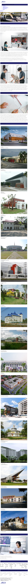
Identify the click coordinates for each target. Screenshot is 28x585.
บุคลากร (4, 9)
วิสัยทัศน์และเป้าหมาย (5, 7)
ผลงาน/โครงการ (5, 8)
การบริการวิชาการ (5, 6)
